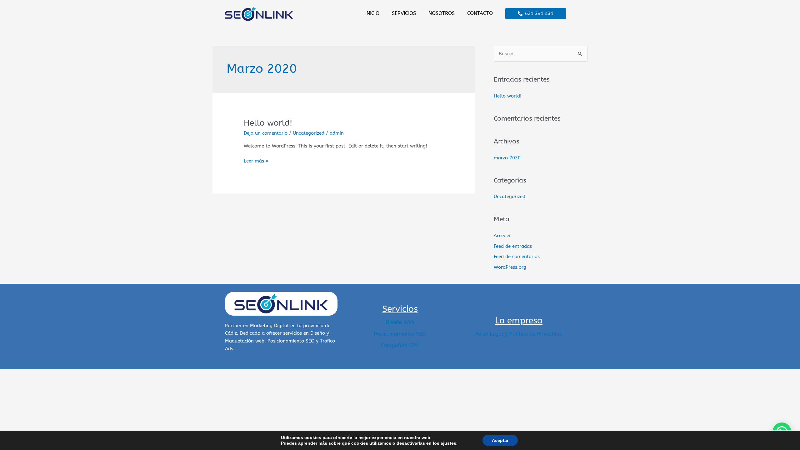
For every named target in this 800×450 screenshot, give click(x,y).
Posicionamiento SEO (400, 334)
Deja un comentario (266, 133)
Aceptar (500, 440)
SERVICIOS (404, 13)
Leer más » (256, 160)
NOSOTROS (441, 13)
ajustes (448, 443)
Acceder (502, 235)
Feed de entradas (513, 246)
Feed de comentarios (517, 256)
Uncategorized (308, 133)
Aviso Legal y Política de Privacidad (518, 334)
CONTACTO (480, 13)
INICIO (372, 13)
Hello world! (268, 123)
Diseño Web (400, 322)
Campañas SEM (400, 345)
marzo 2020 (507, 158)
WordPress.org (510, 267)
